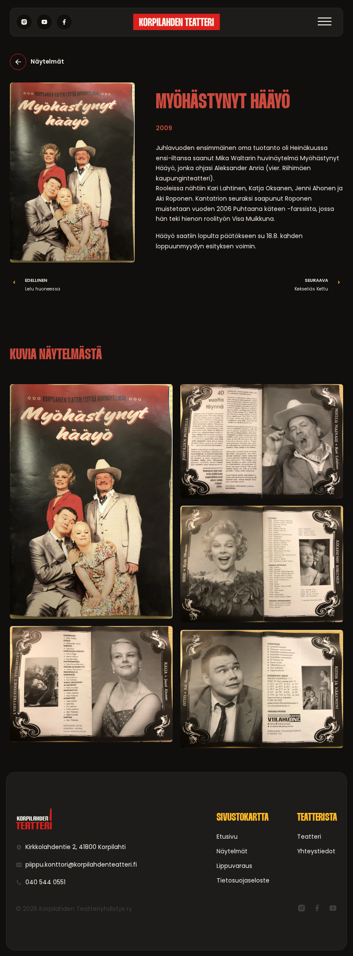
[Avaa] (324, 22)
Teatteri (309, 836)
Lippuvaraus (234, 865)
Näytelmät (232, 851)
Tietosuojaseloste (243, 880)
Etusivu (227, 836)
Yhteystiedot (316, 851)
